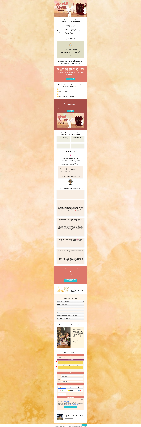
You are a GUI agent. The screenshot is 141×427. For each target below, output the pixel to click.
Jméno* (59, 377)
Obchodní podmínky (71, 426)
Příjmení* (59, 379)
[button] (62, 387)
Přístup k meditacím (85, 426)
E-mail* (59, 374)
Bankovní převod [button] (61, 394)
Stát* (58, 381)
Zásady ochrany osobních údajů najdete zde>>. (71, 404)
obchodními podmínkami (65, 401)
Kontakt (81, 426)
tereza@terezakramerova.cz (69, 418)
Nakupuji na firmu (64, 376)
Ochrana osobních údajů (77, 426)
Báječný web (64, 426)
